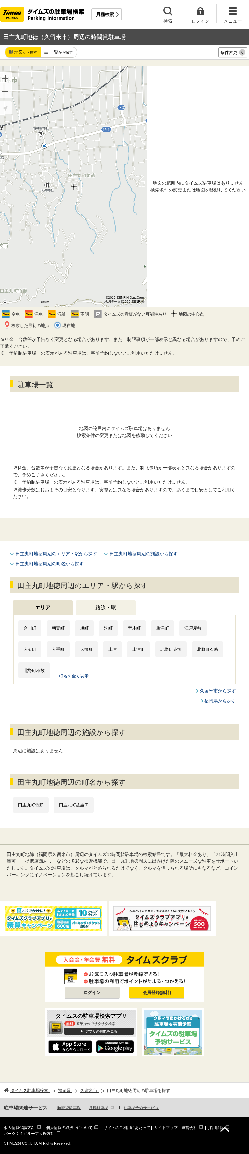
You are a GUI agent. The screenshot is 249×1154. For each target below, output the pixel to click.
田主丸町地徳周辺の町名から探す (50, 563)
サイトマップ (166, 1127)
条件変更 (231, 52)
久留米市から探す (218, 690)
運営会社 (189, 1127)
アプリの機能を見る (101, 1031)
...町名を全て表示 (72, 676)
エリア (43, 607)
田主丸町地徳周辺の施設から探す (144, 553)
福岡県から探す (220, 700)
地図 (25, 52)
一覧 (61, 52)
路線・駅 (105, 607)
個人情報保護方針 (19, 1127)
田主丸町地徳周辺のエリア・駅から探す (56, 553)
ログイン (92, 992)
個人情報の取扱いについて (69, 1127)
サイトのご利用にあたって (127, 1127)
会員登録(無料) (157, 992)
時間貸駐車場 (69, 1108)
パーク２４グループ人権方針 (29, 1133)
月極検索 (105, 14)
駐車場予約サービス (141, 1108)
